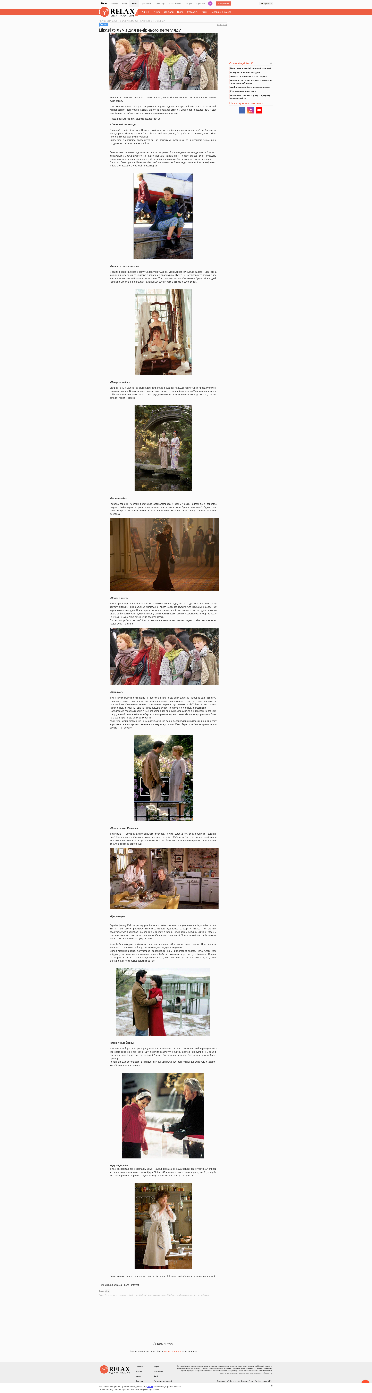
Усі (270, 63)
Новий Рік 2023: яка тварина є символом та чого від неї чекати (251, 81)
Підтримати (223, 3)
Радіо (210, 3)
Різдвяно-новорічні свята (243, 91)
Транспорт (160, 3)
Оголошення (175, 3)
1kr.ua (104, 3)
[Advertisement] (163, 1317)
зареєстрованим (172, 1351)
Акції (204, 12)
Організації (146, 3)
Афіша (145, 12)
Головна (139, 1367)
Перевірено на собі (221, 12)
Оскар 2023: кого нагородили (245, 72)
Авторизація (266, 3)
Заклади (169, 12)
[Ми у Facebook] (242, 110)
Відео (124, 3)
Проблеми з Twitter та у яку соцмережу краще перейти (250, 96)
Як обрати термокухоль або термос (248, 76)
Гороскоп (200, 3)
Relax (134, 3)
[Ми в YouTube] (259, 110)
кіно (107, 1291)
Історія (189, 3)
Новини (114, 3)
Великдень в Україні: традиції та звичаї (250, 68)
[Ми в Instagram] (250, 110)
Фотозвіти (192, 12)
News (157, 12)
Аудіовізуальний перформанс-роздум (250, 87)
